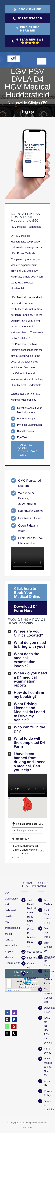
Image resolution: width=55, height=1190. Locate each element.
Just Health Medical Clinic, (30, 906)
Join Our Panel (47, 932)
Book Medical (47, 902)
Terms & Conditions (47, 1105)
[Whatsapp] (7, 1026)
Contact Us (30, 965)
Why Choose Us (47, 946)
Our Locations (30, 975)
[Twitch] (14, 1012)
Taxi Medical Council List (47, 995)
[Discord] (7, 1019)
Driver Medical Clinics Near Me (47, 1067)
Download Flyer (47, 1010)
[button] (27, 633)
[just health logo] (13, 56)
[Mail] (7, 1033)
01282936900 (30, 951)
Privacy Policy (47, 1093)
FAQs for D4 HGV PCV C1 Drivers (47, 1030)
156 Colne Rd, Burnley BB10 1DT (30, 935)
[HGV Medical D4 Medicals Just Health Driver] (27, 164)
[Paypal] (14, 1019)
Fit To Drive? (47, 1050)
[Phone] (14, 1033)
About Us (47, 1083)
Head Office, (30, 918)
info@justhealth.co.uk (30, 957)
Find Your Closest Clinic (47, 916)
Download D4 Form (47, 961)
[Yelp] (13, 1026)
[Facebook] (7, 1012)
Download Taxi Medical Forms (47, 977)
